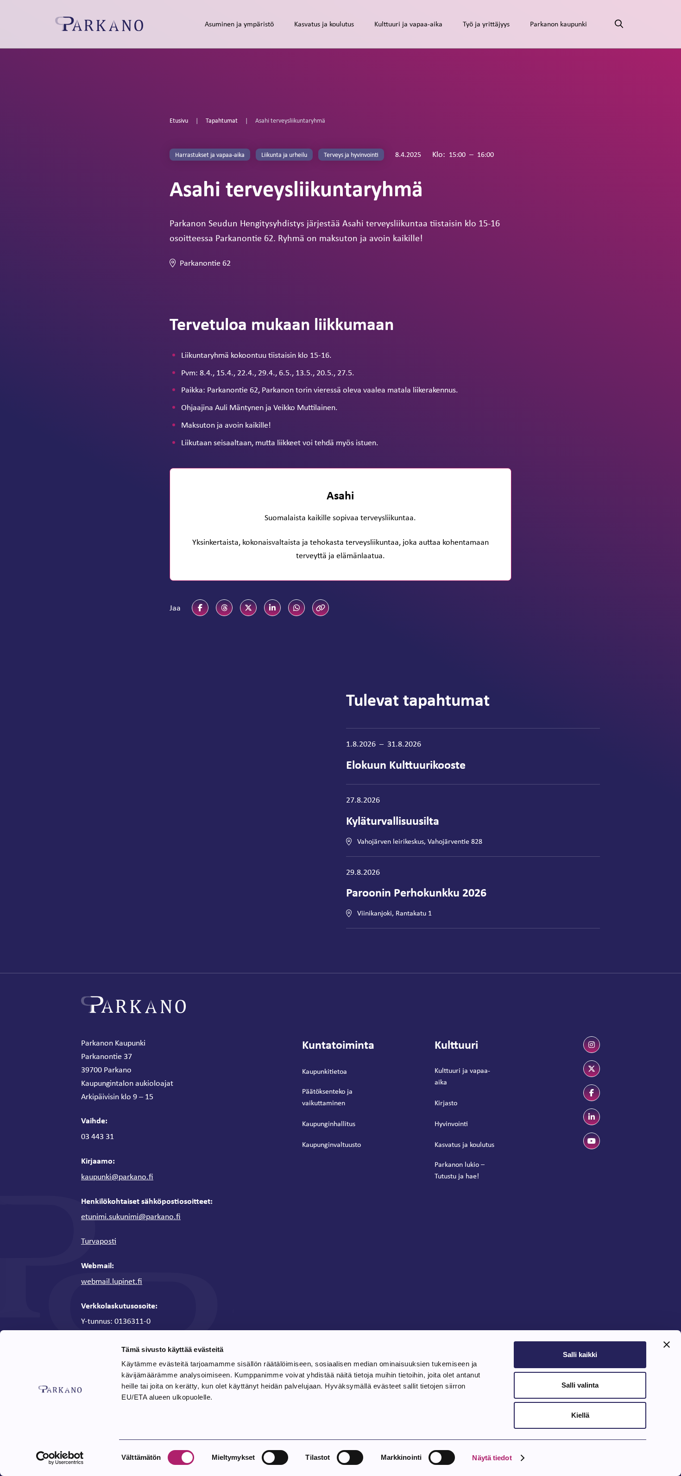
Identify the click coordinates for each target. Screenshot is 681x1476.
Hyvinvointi (451, 1123)
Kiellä (580, 1415)
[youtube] (591, 1141)
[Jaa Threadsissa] (224, 607)
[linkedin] (591, 1117)
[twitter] (591, 1068)
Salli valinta (580, 1385)
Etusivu (179, 120)
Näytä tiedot (491, 1458)
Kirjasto (446, 1103)
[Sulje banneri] (666, 1344)
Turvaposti (98, 1240)
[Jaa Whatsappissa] (296, 607)
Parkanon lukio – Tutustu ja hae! (460, 1170)
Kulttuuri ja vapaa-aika (408, 24)
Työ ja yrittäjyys (486, 24)
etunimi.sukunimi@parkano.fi (131, 1216)
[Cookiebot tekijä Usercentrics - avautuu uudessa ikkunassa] (60, 1458)
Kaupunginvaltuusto (331, 1144)
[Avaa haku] (619, 24)
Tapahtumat (222, 120)
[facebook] (591, 1092)
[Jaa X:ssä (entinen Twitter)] (248, 607)
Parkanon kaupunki (558, 24)
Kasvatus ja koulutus (324, 24)
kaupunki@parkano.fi (117, 1176)
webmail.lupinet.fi (111, 1281)
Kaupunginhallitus (328, 1123)
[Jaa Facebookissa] (200, 607)
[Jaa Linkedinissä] (272, 607)
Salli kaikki (580, 1354)
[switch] (275, 1457)
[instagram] (591, 1044)
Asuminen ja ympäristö (239, 24)
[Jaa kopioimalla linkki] (320, 607)
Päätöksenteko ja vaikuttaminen (327, 1097)
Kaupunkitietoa (324, 1071)
